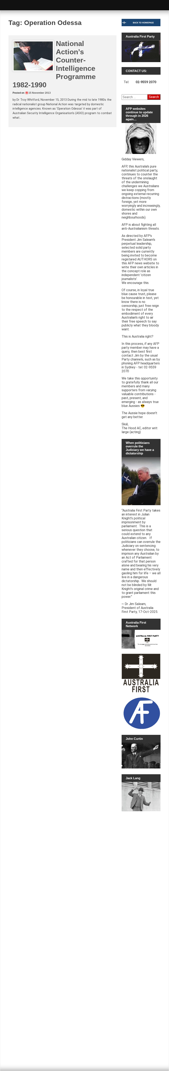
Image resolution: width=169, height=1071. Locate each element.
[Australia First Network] (141, 639)
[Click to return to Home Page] (141, 25)
